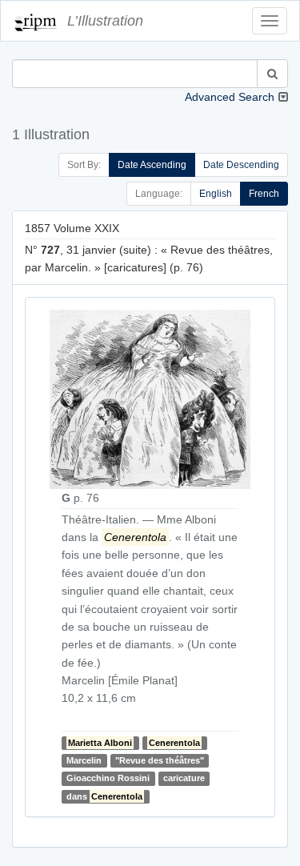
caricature (184, 778)
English (215, 193)
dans (104, 796)
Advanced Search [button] (229, 96)
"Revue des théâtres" (159, 760)
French (264, 193)
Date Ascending (152, 164)
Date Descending (241, 164)
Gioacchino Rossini (108, 778)
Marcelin (84, 760)
